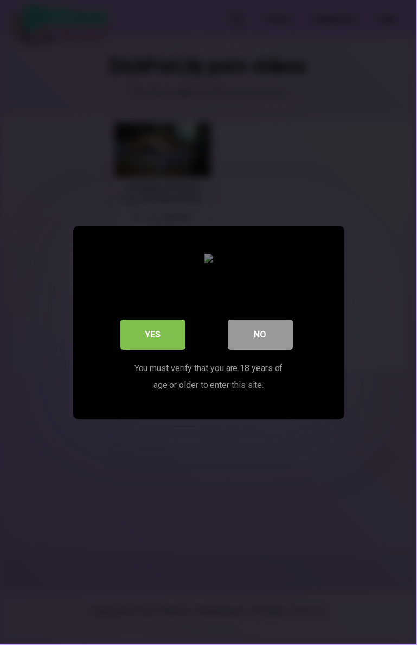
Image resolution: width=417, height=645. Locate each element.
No (260, 334)
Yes (153, 334)
